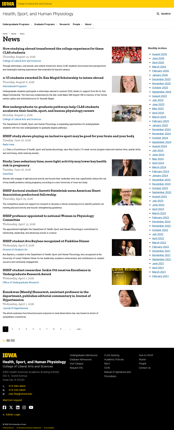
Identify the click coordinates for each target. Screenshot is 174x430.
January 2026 (160, 75)
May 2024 (158, 158)
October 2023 (160, 188)
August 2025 (159, 96)
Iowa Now (8, 173)
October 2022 (160, 230)
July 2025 (157, 100)
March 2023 (159, 213)
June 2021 (158, 263)
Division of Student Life (15, 249)
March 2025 (159, 116)
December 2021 (161, 250)
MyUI (107, 363)
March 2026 (159, 66)
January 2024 (160, 175)
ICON (107, 367)
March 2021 (159, 271)
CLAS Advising (111, 355)
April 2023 (158, 209)
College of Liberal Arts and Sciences (35, 4)
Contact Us (145, 367)
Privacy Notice (8, 428)
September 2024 (161, 142)
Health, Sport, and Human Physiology (38, 14)
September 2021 (161, 259)
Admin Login (13, 414)
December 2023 (161, 179)
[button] (163, 14)
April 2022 (158, 238)
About (13, 34)
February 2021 (160, 276)
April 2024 (158, 163)
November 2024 (161, 133)
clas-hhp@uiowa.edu (20, 393)
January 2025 (160, 125)
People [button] (76, 24)
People (142, 363)
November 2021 (161, 255)
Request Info (76, 367)
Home (5, 34)
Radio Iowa (8, 144)
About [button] (88, 24)
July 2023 (157, 200)
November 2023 (161, 184)
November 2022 (161, 225)
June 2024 (158, 154)
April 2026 (158, 62)
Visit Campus (76, 363)
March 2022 (159, 242)
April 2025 (158, 112)
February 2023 (160, 217)
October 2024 (160, 137)
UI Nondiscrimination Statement (29, 428)
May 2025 (158, 108)
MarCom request (12, 400)
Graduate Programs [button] (44, 24)
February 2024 (160, 171)
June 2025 (158, 104)
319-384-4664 (17, 386)
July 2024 (157, 150)
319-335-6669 (17, 390)
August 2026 (159, 54)
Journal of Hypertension (15, 308)
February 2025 (160, 121)
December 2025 (161, 79)
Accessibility (49, 428)
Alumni (142, 359)
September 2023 (161, 192)
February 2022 (160, 246)
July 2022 (157, 234)
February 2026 (160, 70)
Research (65, 24)
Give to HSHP (146, 355)
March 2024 (159, 167)
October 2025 (160, 87)
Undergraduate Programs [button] (16, 24)
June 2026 (158, 58)
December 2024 (161, 129)
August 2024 (159, 146)
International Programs (15, 86)
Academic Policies (114, 359)
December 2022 (161, 221)
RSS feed (10, 340)
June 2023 (158, 204)
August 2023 (159, 196)
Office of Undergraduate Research (21, 282)
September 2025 (161, 91)
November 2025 (161, 83)
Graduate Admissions (81, 359)
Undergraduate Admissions (83, 355)
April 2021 (158, 267)
